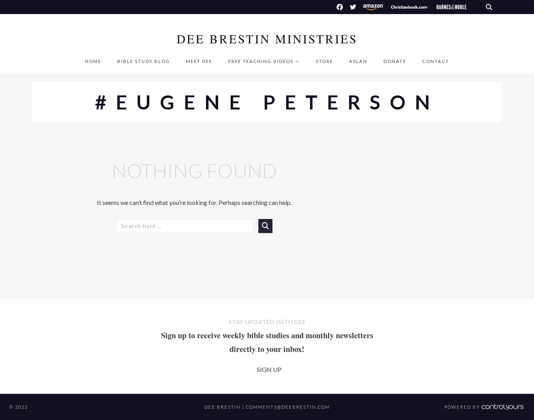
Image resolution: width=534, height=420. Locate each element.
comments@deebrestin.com (288, 406)
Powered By (463, 406)
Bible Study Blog (143, 61)
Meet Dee (199, 61)
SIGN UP (269, 369)
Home (93, 61)
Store (324, 61)
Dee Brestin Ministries (267, 39)
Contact (435, 61)
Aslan (358, 61)
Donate (394, 61)
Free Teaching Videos (261, 61)
